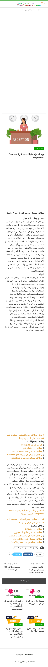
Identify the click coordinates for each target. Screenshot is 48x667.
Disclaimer (29, 654)
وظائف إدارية (39, 148)
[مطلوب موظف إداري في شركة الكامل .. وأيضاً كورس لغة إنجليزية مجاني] (13, 619)
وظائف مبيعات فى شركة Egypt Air (27, 458)
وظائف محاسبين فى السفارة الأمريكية (25, 542)
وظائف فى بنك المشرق (32, 448)
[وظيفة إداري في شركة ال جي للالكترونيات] (35, 592)
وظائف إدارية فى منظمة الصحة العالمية (25, 536)
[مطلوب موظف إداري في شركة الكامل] (35, 619)
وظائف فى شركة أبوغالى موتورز (28, 532)
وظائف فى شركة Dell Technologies (27, 451)
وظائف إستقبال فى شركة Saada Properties (26, 548)
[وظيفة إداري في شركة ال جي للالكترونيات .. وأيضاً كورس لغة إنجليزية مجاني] (13, 592)
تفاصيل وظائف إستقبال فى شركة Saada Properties (36, 569)
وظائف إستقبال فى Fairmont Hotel (27, 539)
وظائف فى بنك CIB (33, 529)
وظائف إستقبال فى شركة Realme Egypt (24, 455)
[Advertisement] (24, 37)
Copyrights (19, 654)
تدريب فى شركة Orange (31, 445)
